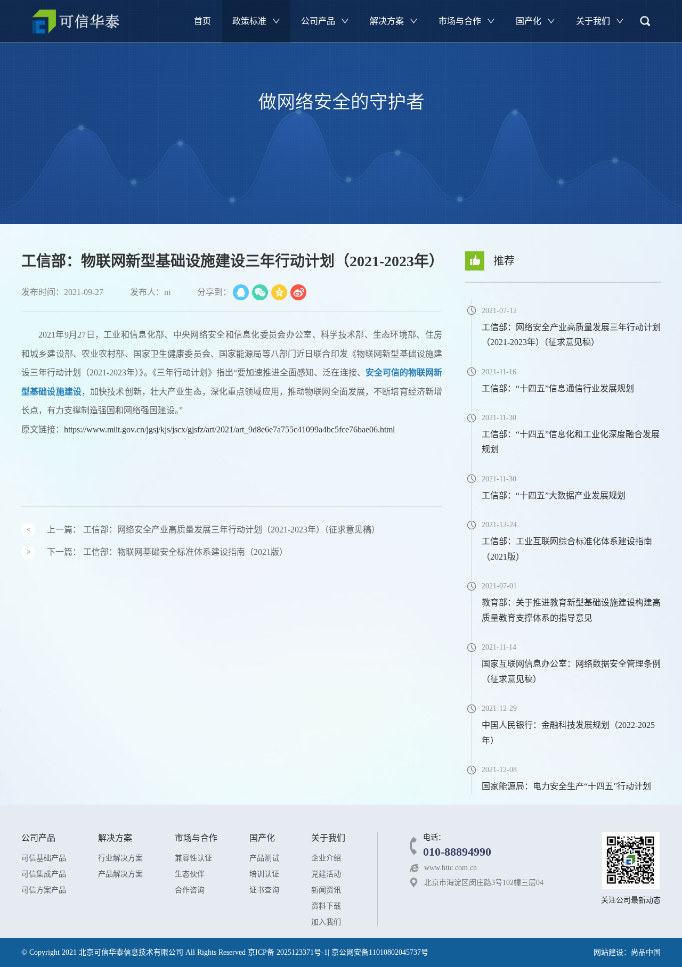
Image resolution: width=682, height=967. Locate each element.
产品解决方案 (120, 874)
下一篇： (167, 551)
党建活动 (326, 874)
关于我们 (594, 21)
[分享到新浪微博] (298, 292)
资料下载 (326, 906)
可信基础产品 (43, 858)
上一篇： (213, 529)
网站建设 (608, 952)
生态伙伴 (190, 874)
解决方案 (388, 21)
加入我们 (326, 922)
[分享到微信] (260, 292)
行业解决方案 (120, 858)
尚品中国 (646, 952)
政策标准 (250, 21)
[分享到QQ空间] (279, 292)
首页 (202, 21)
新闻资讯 (326, 890)
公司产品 (319, 21)
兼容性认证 (193, 858)
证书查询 (264, 890)
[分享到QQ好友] (241, 292)
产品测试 (264, 858)
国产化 (529, 21)
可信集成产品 (43, 874)
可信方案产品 (43, 890)
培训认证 (264, 874)
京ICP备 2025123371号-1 (288, 952)
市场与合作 (461, 21)
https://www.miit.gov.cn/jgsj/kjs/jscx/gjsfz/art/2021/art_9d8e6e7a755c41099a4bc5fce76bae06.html (229, 429)
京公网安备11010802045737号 (379, 952)
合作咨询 (190, 890)
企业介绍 (326, 858)
